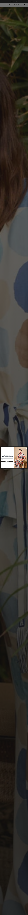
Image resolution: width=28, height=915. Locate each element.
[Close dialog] (26, 448)
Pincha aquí (7, 461)
